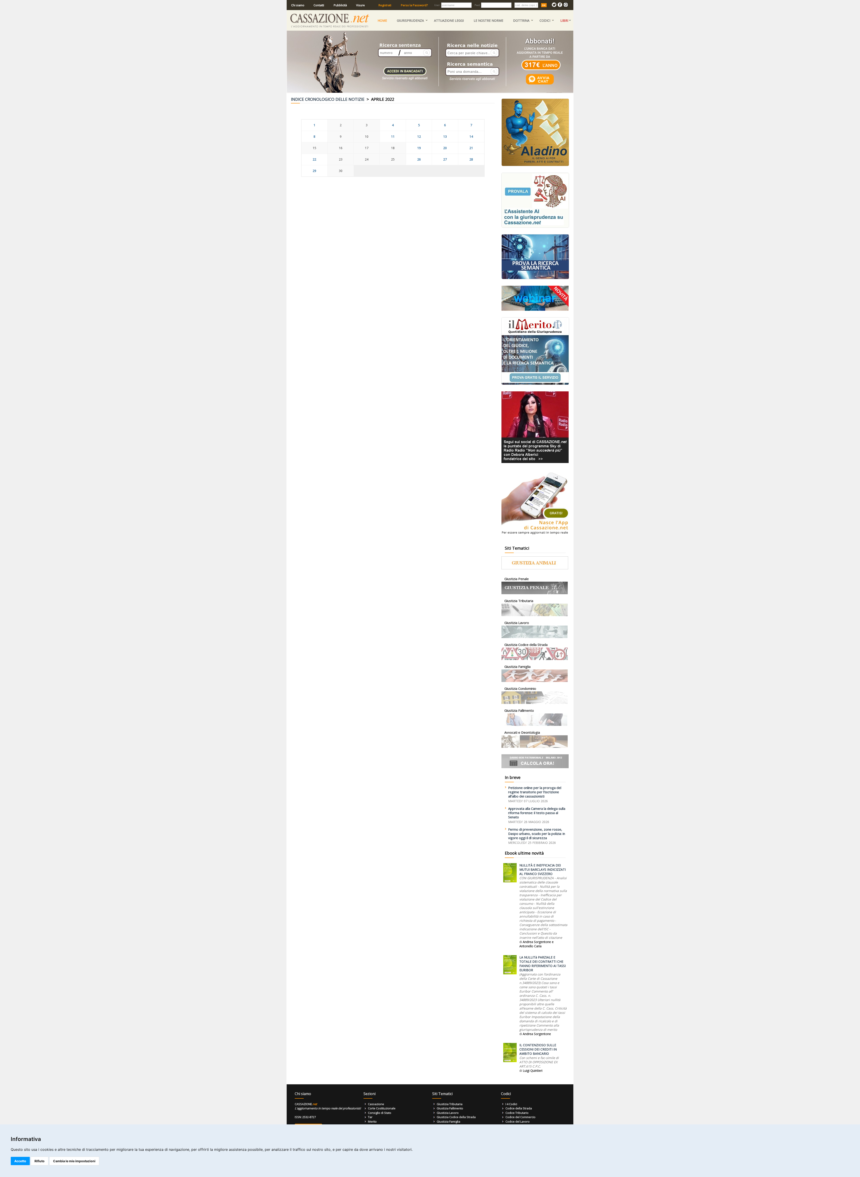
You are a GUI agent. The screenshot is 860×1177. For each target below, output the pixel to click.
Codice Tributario (517, 1113)
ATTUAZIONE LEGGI (449, 20)
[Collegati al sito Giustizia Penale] (534, 593)
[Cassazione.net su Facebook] (560, 6)
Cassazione (376, 1104)
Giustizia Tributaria (449, 1104)
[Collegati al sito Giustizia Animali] (534, 568)
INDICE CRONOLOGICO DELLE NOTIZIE (327, 99)
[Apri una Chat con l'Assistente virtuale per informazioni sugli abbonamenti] (539, 84)
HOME (382, 20)
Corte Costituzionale (382, 1108)
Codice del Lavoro (517, 1121)
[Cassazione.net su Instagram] (565, 6)
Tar (370, 1117)
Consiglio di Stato (379, 1113)
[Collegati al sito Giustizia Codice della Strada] (534, 659)
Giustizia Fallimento (450, 1108)
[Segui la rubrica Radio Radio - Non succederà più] (535, 462)
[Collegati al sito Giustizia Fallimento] (534, 725)
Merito (372, 1121)
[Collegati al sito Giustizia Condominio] (534, 703)
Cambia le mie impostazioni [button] (74, 1161)
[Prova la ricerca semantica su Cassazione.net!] (535, 278)
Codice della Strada (518, 1108)
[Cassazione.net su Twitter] (554, 6)
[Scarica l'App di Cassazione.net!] (535, 536)
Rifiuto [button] (39, 1161)
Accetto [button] (20, 1161)
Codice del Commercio (520, 1117)
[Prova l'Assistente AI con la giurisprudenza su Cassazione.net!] (535, 227)
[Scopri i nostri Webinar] (535, 310)
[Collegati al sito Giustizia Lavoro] (534, 637)
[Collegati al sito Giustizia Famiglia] (534, 681)
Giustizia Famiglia (448, 1121)
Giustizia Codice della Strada (456, 1117)
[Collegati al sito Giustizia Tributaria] (534, 615)
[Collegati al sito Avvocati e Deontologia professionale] (534, 747)
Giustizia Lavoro (448, 1113)
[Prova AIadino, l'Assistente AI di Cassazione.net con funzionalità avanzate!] (535, 165)
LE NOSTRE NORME (488, 20)
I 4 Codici (511, 1104)
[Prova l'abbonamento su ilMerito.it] (535, 384)
